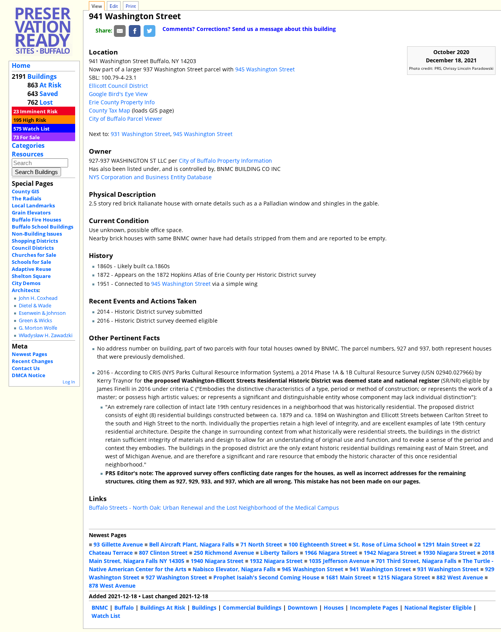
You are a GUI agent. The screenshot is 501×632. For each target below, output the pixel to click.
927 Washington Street (176, 577)
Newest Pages (29, 354)
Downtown (302, 607)
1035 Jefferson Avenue (339, 561)
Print (131, 6)
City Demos (26, 283)
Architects (25, 290)
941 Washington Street (380, 569)
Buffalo (124, 607)
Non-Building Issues (37, 233)
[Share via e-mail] (120, 30)
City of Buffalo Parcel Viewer (125, 118)
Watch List (36, 128)
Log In (69, 382)
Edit (114, 6)
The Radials (26, 198)
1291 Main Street (445, 544)
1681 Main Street (348, 577)
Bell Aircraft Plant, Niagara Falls (191, 544)
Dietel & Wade (35, 305)
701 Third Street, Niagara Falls (416, 561)
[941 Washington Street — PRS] (42, 30)
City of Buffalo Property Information (225, 160)
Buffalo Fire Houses (36, 219)
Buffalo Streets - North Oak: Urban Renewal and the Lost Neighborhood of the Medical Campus (214, 507)
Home (21, 65)
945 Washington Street (265, 69)
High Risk (34, 119)
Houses (334, 607)
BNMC (100, 607)
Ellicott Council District (118, 85)
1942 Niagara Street (390, 552)
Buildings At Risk (163, 607)
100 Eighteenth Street (317, 544)
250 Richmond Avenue (224, 552)
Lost (46, 102)
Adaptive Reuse (31, 268)
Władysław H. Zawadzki (45, 335)
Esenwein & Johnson (42, 313)
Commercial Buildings (252, 607)
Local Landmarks (33, 205)
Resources (27, 154)
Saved (49, 93)
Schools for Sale (31, 261)
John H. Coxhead (38, 298)
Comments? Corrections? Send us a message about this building (249, 29)
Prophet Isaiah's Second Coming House (266, 577)
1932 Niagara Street (276, 561)
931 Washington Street (140, 134)
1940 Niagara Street (217, 561)
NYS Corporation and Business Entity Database (150, 177)
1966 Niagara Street (331, 552)
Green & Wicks (35, 320)
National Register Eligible (438, 607)
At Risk (50, 85)
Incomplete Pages (374, 607)
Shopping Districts (35, 240)
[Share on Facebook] (135, 30)
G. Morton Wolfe (38, 328)
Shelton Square (31, 276)
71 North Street (261, 544)
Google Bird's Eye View (118, 94)
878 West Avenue (112, 585)
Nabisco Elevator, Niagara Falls (234, 569)
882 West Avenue (459, 577)
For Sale (30, 137)
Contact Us (26, 368)
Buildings (42, 76)
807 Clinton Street (163, 552)
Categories (28, 145)
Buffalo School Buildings (42, 226)
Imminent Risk (39, 111)
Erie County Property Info (122, 102)
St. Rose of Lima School (384, 544)
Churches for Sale (34, 254)
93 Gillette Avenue (118, 544)
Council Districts (33, 247)
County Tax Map (109, 110)
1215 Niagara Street (403, 577)
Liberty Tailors (279, 552)
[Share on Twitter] (149, 30)
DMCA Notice (28, 375)
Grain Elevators (31, 212)
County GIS (25, 191)
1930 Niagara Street (449, 552)
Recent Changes (32, 361)
